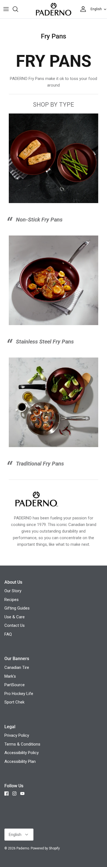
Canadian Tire (16, 667)
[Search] (18, 9)
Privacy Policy (16, 735)
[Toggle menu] (6, 9)
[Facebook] (6, 793)
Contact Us (14, 625)
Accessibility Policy (21, 752)
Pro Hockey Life (18, 693)
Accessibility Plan (20, 761)
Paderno (22, 848)
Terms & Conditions (22, 744)
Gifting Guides (17, 608)
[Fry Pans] (53, 323)
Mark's (10, 676)
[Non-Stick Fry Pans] (53, 201)
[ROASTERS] (53, 445)
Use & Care (14, 616)
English (96, 9)
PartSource (14, 684)
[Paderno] (53, 9)
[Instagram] (14, 793)
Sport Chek (14, 702)
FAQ (8, 634)
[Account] (82, 9)
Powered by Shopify (45, 848)
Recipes (11, 599)
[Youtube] (22, 793)
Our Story (12, 590)
